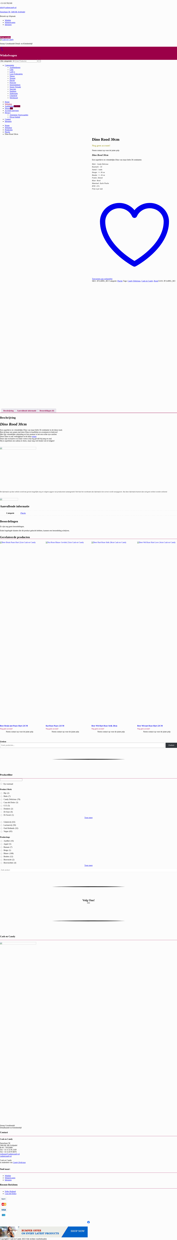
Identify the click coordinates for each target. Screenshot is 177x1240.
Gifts (11, 70)
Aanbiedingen (15, 67)
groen (34, 436)
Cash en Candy (147, 281)
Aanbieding (9, 106)
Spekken (13, 91)
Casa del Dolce (11, 802)
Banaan (8, 847)
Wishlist (8, 20)
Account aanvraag (12, 111)
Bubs (7, 796)
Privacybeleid (15, 117)
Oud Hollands (11, 828)
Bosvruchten (10, 863)
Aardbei (9, 841)
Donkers (8, 809)
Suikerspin (14, 93)
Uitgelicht (13, 96)
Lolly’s (12, 72)
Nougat (12, 78)
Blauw (8, 853)
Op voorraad (8, 784)
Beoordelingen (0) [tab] (47, 411)
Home (7, 102)
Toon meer (88, 818)
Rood (156, 281)
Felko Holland (10, 1191)
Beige (7, 850)
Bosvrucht (9, 860)
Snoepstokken (15, 85)
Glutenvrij (9, 822)
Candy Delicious (134, 281)
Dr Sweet (9, 815)
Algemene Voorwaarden (19, 115)
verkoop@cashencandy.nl (10, 1154)
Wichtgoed (14, 98)
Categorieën (9, 65)
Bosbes (8, 856)
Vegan (8, 831)
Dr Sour (8, 812)
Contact (8, 119)
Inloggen (8, 25)
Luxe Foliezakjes (16, 74)
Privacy (8, 113)
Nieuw (12, 76)
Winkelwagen (10, 22)
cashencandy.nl (6, 1156)
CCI (7, 806)
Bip (6, 793)
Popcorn (13, 83)
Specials (13, 89)
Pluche (12, 80)
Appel (7, 844)
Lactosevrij (10, 825)
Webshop (8, 104)
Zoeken (3, 742)
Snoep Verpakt (15, 87)
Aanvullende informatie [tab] (26, 411)
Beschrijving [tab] (8, 411)
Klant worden (5, 37)
